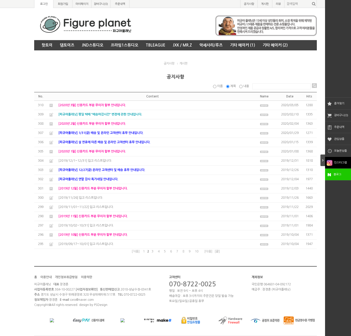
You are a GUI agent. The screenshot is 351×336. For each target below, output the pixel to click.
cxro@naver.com (82, 299)
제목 (233, 86)
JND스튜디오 (92, 45)
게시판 (265, 4)
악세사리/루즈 (211, 45)
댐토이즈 (67, 45)
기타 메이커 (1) (242, 45)
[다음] (208, 251)
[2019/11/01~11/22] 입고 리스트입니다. (86, 206)
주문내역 (339, 127)
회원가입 (63, 4)
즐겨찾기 (339, 103)
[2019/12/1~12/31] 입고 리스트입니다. (85, 160)
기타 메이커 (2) (275, 45)
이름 (220, 86)
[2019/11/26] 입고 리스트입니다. (80, 197)
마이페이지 (82, 4)
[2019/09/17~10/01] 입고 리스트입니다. (86, 244)
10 (196, 251)
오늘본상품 (340, 150)
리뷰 (278, 4)
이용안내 (46, 277)
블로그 (337, 174)
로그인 (44, 4)
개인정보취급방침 (66, 277)
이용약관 (86, 277)
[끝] (217, 251)
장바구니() (101, 4)
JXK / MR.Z (182, 45)
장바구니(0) (341, 115)
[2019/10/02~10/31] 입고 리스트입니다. (86, 225)
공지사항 (249, 4)
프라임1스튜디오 (124, 45)
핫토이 (47, 45)
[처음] (136, 251)
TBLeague (155, 45)
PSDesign (100, 304)
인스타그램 (340, 162)
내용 (246, 86)
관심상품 (339, 139)
